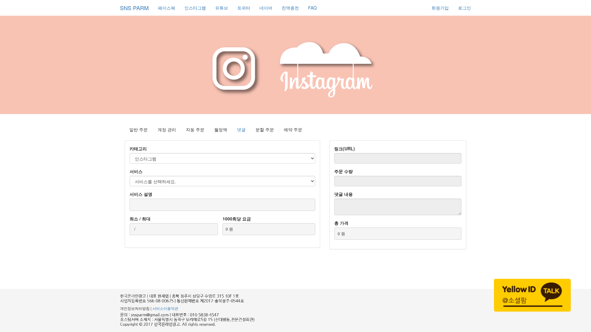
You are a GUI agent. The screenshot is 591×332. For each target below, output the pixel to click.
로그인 (464, 8)
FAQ (312, 8)
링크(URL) (344, 148)
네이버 (265, 8)
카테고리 (138, 148)
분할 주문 (264, 129)
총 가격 (341, 223)
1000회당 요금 (237, 218)
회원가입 (440, 8)
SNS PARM (134, 8)
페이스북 (166, 8)
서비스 (136, 171)
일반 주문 (138, 129)
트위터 (243, 8)
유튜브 (221, 8)
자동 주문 (195, 129)
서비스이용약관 (165, 308)
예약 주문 (293, 129)
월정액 (220, 129)
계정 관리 (167, 129)
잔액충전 (290, 8)
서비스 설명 (141, 194)
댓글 (241, 129)
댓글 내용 (343, 194)
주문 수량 (343, 171)
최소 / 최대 (140, 218)
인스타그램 (195, 8)
